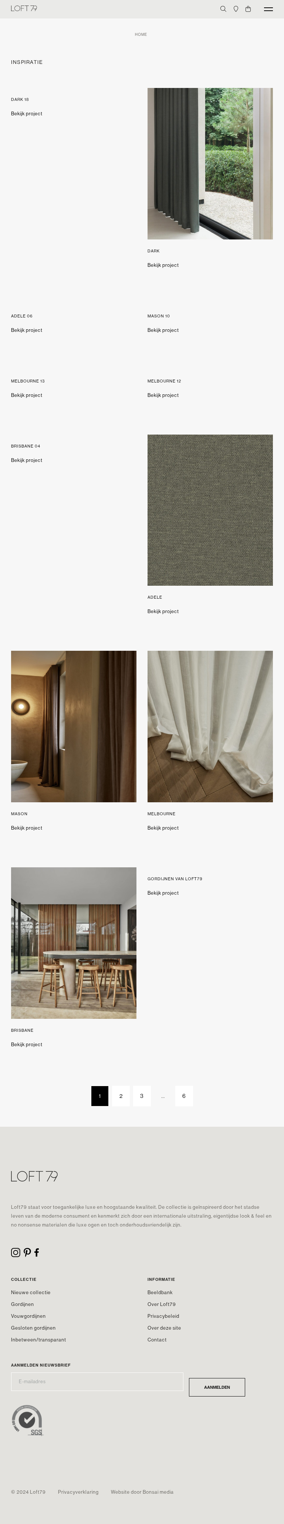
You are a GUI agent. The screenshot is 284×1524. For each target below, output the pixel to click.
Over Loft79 (162, 1304)
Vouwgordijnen (28, 1316)
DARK (154, 251)
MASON (19, 814)
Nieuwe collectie (31, 1292)
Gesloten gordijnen (33, 1328)
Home (141, 35)
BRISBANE (22, 1030)
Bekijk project (27, 113)
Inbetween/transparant (38, 1340)
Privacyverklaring (78, 1492)
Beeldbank (160, 1292)
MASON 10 (159, 316)
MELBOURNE (162, 814)
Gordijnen (22, 1304)
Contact (157, 1340)
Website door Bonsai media (142, 1492)
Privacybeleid (163, 1316)
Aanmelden (217, 1387)
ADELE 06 (22, 316)
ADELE (155, 597)
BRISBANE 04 (25, 446)
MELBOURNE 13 (28, 381)
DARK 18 (20, 99)
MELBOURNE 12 (164, 381)
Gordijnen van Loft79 (175, 879)
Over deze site (164, 1328)
